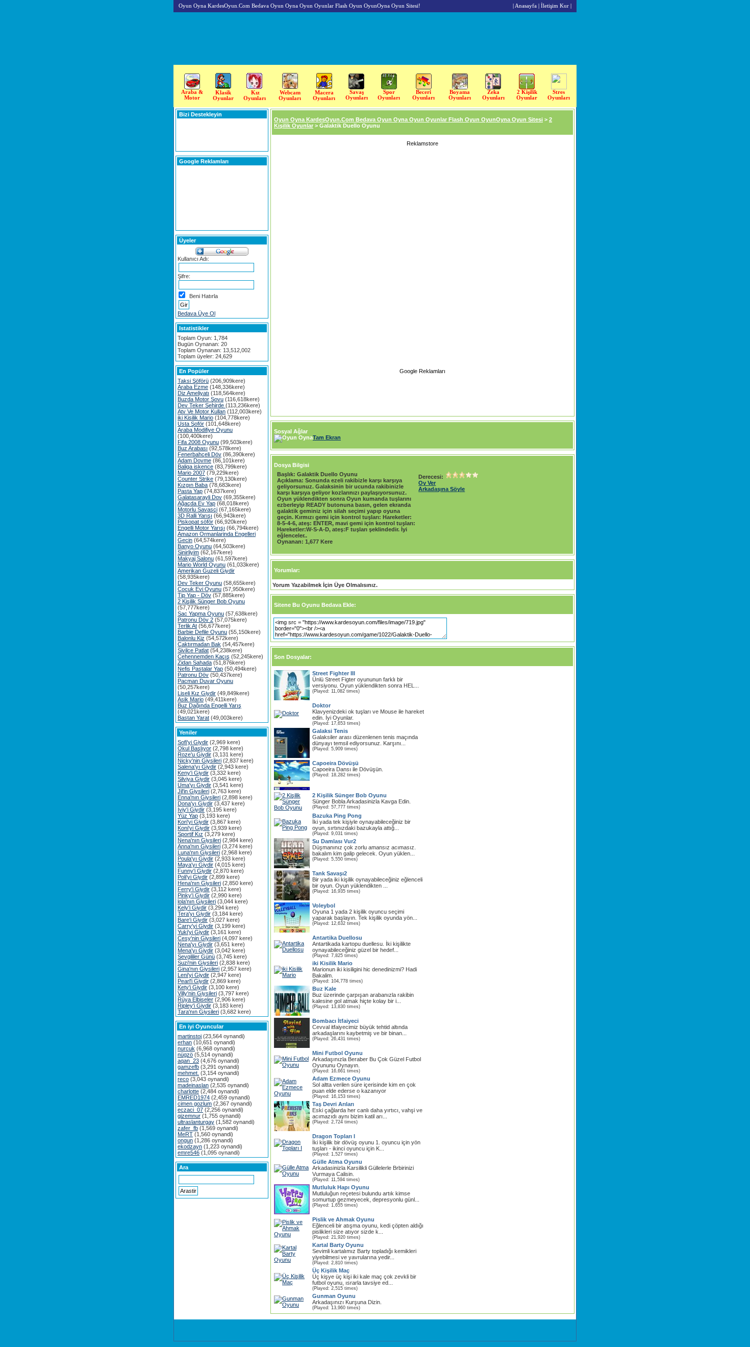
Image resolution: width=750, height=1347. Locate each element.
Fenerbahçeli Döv (199, 454)
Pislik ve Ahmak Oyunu (343, 1219)
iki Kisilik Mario (195, 417)
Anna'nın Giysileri (199, 846)
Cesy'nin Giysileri (199, 938)
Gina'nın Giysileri (198, 969)
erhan (185, 1042)
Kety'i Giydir (192, 987)
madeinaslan (193, 1085)
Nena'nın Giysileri (199, 840)
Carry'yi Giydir (195, 926)
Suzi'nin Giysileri (198, 963)
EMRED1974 (194, 1097)
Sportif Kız (190, 834)
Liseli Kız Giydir (197, 693)
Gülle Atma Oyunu (337, 1162)
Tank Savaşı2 (329, 873)
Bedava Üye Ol (196, 313)
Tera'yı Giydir (194, 914)
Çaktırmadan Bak (199, 644)
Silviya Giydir (194, 779)
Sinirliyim (188, 552)
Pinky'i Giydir (194, 895)
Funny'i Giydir (195, 871)
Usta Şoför (191, 424)
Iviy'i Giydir (191, 809)
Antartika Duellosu (337, 938)
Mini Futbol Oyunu (337, 1053)
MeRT (185, 1134)
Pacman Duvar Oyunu (205, 681)
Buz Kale (324, 989)
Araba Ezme (193, 387)
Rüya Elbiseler (195, 999)
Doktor (321, 705)
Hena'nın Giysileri (199, 883)
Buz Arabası (193, 448)
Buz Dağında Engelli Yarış (209, 705)
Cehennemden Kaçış (204, 656)
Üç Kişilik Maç (330, 1270)
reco (183, 1079)
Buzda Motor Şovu (200, 399)
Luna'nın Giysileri (199, 852)
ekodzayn (190, 1146)
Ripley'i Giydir (194, 1005)
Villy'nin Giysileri (197, 993)
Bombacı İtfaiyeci (335, 1021)
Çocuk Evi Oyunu (199, 589)
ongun (185, 1140)
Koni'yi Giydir (194, 828)
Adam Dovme (194, 460)
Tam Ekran (327, 437)
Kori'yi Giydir (193, 822)
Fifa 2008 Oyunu (198, 442)
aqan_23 (188, 1061)
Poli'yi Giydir (193, 877)
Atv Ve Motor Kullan (202, 411)
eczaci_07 (190, 1110)
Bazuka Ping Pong (337, 816)
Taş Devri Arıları (333, 1104)
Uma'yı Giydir (194, 785)
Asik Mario (191, 699)
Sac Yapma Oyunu (201, 613)
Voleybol (323, 905)
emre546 (188, 1152)
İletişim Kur (555, 6)
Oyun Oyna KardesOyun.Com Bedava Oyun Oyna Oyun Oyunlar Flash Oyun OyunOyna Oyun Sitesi (408, 119)
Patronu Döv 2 (195, 620)
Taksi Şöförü (193, 381)
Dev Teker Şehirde (202, 405)
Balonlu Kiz (191, 638)
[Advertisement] (717, 208)
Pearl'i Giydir (193, 981)
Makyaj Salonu (196, 558)
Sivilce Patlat (193, 650)
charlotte (188, 1091)
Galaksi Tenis (330, 731)
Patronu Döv (193, 675)
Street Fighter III (333, 673)
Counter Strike (195, 479)
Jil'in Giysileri (193, 791)
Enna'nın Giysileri (199, 797)
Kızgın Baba (193, 485)
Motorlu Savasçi (197, 509)
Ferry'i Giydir (194, 889)
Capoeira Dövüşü (335, 763)
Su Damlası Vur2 (334, 841)
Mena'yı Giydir (195, 950)
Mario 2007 (191, 473)
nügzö (185, 1054)
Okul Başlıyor (194, 748)
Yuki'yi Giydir (193, 932)
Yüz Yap (188, 816)
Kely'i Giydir (192, 907)
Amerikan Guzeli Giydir (206, 571)
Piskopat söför (195, 522)
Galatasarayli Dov (200, 497)
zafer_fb (188, 1128)
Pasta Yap (190, 491)
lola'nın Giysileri (197, 901)
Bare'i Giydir (193, 920)
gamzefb (188, 1067)
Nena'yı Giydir (195, 944)
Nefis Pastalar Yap (200, 669)
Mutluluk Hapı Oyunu (340, 1187)
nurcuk (186, 1048)
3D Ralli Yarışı (195, 515)
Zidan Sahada (195, 662)
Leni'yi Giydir (193, 975)
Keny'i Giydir (193, 773)
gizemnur (189, 1116)
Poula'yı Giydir (195, 858)
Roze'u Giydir (194, 754)
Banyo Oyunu (195, 546)
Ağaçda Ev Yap (196, 503)
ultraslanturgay (196, 1122)
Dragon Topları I (333, 1136)
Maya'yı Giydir (195, 865)
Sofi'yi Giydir (193, 742)
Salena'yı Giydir (197, 767)
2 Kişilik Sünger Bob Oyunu (211, 601)
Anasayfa (526, 6)
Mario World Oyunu (202, 564)
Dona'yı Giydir (195, 803)
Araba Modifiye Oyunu (205, 430)
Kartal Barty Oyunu (338, 1245)
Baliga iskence (195, 466)
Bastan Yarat (193, 718)
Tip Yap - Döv (194, 595)
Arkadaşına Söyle (441, 489)
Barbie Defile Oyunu (202, 632)
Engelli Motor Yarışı (201, 528)
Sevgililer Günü (196, 956)
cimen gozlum (195, 1103)
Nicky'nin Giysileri (199, 760)
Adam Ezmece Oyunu (341, 1078)
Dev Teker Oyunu (200, 583)
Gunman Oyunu (334, 1296)
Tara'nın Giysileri (198, 1012)
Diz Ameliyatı (193, 393)
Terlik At (187, 626)
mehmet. (188, 1073)
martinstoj (190, 1036)
